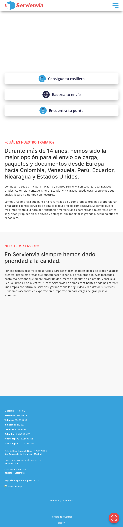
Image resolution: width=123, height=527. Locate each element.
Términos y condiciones (61, 500)
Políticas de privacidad (61, 516)
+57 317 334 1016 (19, 443)
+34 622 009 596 (18, 438)
